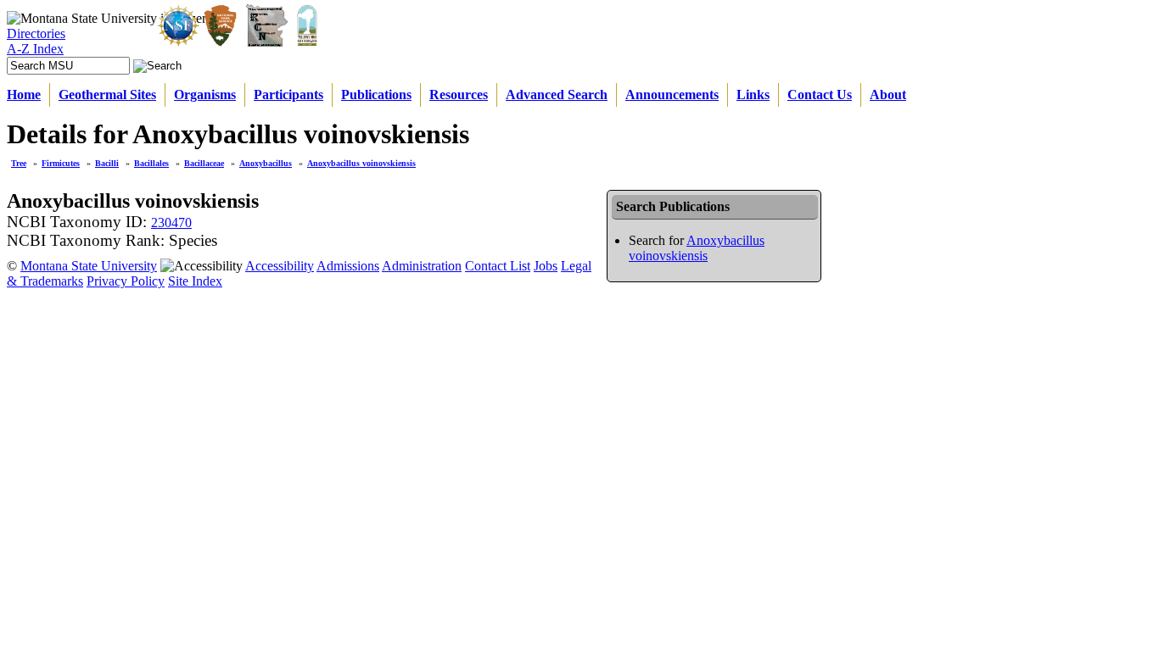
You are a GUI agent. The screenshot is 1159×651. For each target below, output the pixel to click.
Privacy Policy (126, 281)
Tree (18, 163)
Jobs (545, 266)
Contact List (497, 266)
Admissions (347, 266)
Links (753, 94)
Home (24, 94)
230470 (171, 222)
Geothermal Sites (107, 94)
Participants (288, 94)
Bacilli (107, 163)
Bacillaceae (204, 163)
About (888, 94)
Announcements (672, 94)
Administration (422, 266)
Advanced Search (556, 94)
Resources (458, 94)
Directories (36, 33)
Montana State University (88, 266)
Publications (376, 94)
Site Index (195, 281)
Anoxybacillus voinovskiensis (361, 163)
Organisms (205, 94)
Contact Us (819, 94)
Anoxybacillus (265, 163)
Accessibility (279, 266)
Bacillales (151, 163)
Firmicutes (61, 163)
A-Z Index (35, 49)
